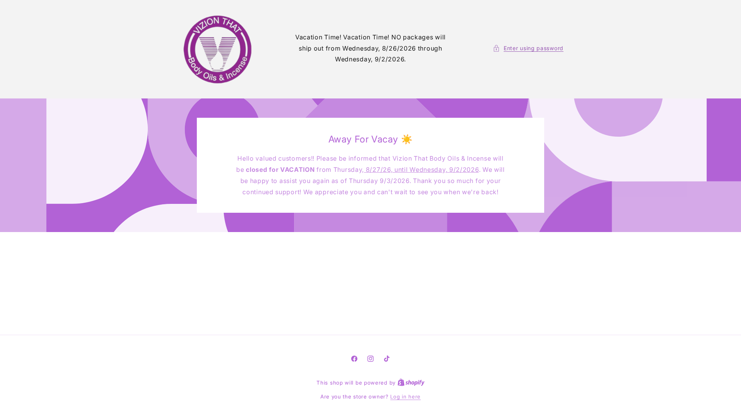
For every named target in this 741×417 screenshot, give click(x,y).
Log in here (405, 396)
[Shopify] (411, 383)
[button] (528, 48)
